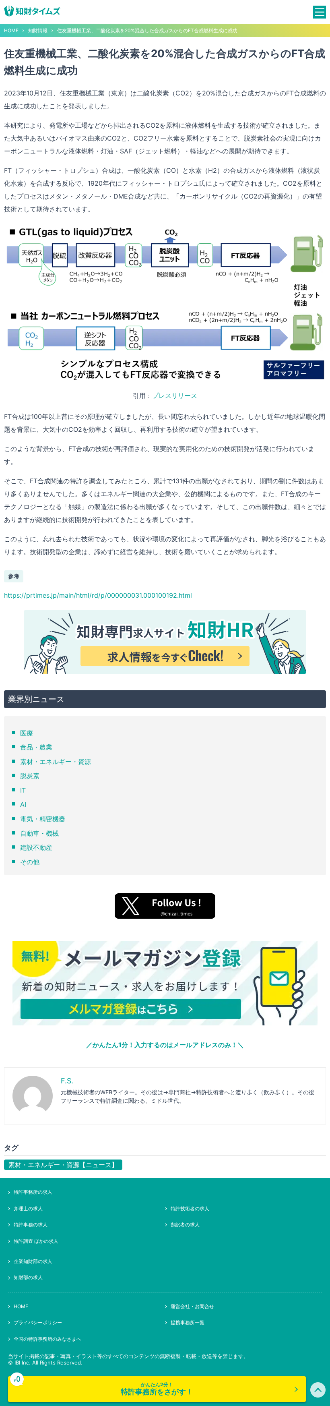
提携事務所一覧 (187, 1322)
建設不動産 (36, 847)
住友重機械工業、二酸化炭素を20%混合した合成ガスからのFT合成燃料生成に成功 (147, 30)
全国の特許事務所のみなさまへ (47, 1339)
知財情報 (37, 30)
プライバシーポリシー (38, 1322)
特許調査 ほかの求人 (36, 1241)
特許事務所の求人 (33, 1192)
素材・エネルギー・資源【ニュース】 (63, 1165)
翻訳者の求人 (185, 1225)
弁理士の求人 (28, 1208)
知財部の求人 (28, 1277)
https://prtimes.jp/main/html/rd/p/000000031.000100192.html (98, 595)
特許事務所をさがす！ (157, 1388)
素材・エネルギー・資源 (55, 762)
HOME (11, 30)
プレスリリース (174, 395)
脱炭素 (29, 776)
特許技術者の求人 (190, 1208)
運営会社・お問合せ (192, 1306)
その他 (29, 862)
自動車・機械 (39, 833)
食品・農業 (36, 747)
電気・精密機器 (42, 819)
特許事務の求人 (30, 1225)
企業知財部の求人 (33, 1261)
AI (23, 804)
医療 (26, 733)
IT (23, 790)
